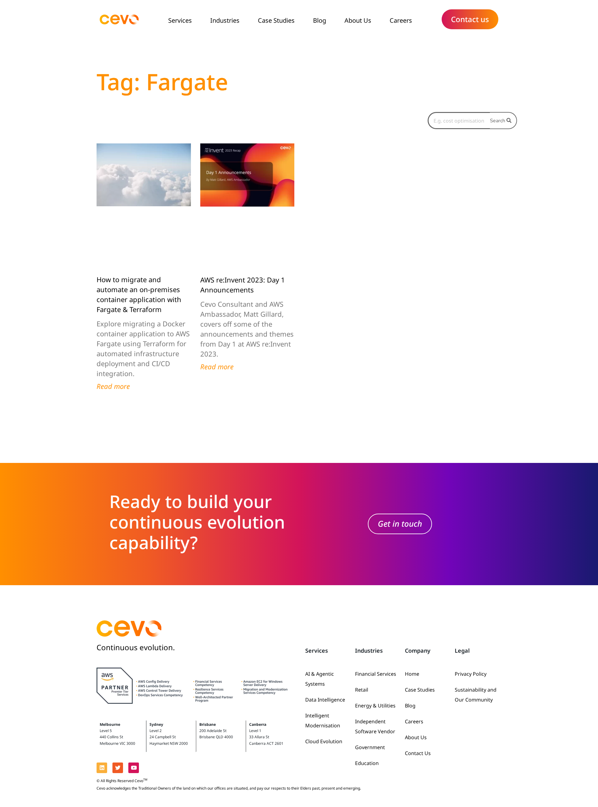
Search (498, 120)
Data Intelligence (325, 699)
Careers (401, 20)
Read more (113, 386)
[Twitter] (117, 768)
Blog (319, 20)
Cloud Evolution (323, 741)
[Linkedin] (102, 768)
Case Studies (276, 20)
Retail (361, 689)
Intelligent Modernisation (322, 720)
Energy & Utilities (375, 705)
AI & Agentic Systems (319, 678)
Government (370, 747)
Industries (225, 20)
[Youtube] (133, 768)
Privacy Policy (470, 673)
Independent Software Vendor (375, 726)
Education (367, 763)
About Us (357, 20)
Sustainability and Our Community (475, 694)
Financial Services (375, 673)
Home (412, 673)
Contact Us (418, 753)
